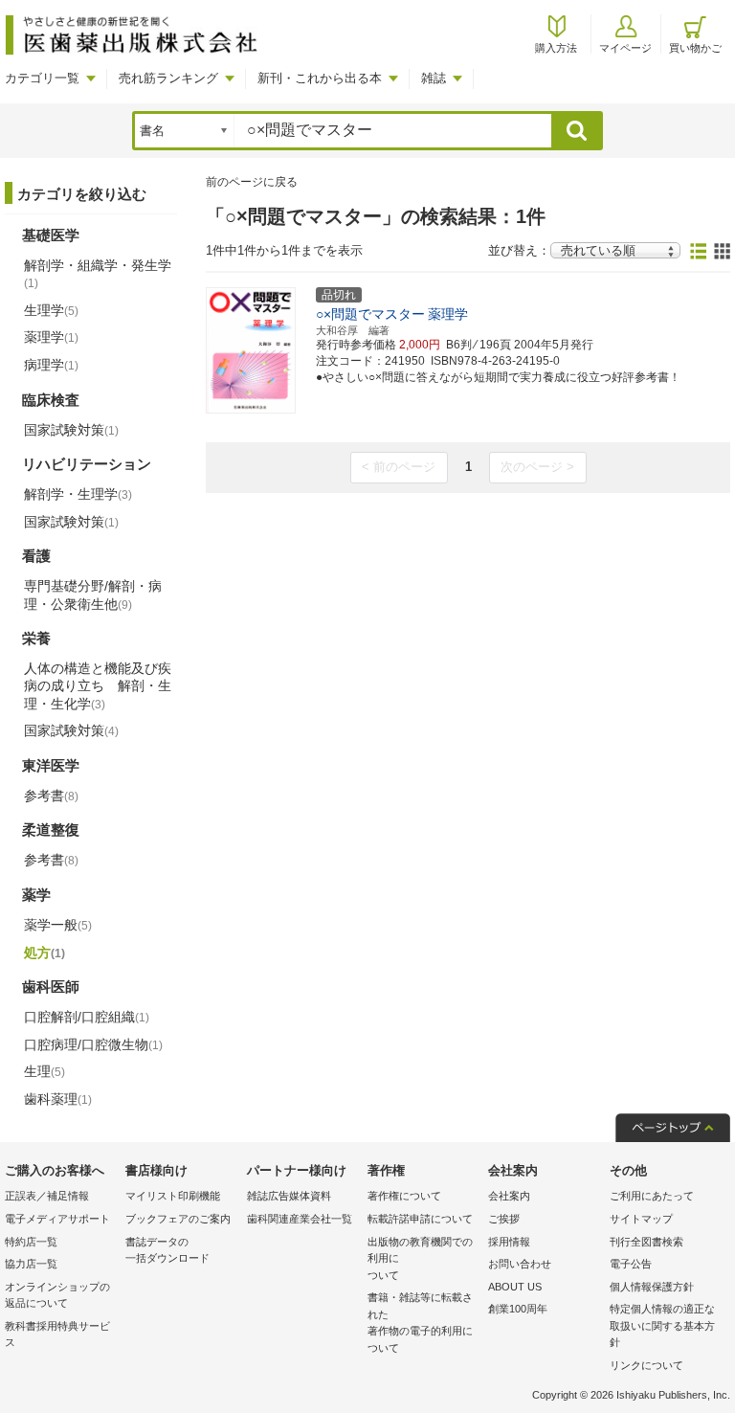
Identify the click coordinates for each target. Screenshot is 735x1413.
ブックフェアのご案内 (178, 1218)
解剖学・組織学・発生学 (97, 274)
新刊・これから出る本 (319, 78)
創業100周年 (517, 1308)
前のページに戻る (252, 182)
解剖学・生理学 (78, 494)
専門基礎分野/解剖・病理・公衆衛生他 (93, 594)
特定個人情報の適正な (662, 1325)
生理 (44, 1071)
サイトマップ (641, 1218)
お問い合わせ (519, 1263)
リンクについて (646, 1365)
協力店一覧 (31, 1263)
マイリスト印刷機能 (172, 1195)
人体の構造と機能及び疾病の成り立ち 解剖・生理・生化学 (97, 685)
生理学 (51, 310)
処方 (44, 952)
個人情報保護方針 (652, 1286)
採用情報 (509, 1241)
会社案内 (509, 1195)
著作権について (404, 1195)
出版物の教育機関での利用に (420, 1258)
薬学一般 (58, 924)
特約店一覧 (31, 1241)
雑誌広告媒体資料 (289, 1195)
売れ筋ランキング (168, 78)
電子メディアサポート (57, 1218)
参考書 (51, 795)
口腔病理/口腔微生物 (93, 1044)
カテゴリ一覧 (42, 78)
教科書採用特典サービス (57, 1334)
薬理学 (51, 337)
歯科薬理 (58, 1099)
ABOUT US (515, 1286)
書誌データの (167, 1250)
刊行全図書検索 (646, 1241)
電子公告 (631, 1263)
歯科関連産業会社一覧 (299, 1218)
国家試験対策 (71, 429)
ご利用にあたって (652, 1195)
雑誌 (433, 78)
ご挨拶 (504, 1218)
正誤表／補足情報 (47, 1195)
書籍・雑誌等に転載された (420, 1322)
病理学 (51, 364)
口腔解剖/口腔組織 (86, 1016)
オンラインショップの (57, 1295)
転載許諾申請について (420, 1218)
